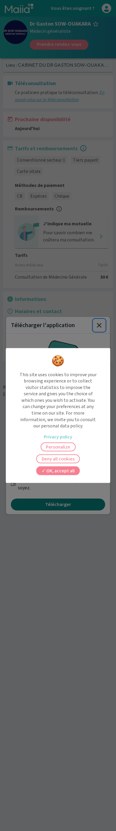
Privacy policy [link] (58, 436)
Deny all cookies (58, 458)
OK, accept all (60, 470)
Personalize (58, 446)
